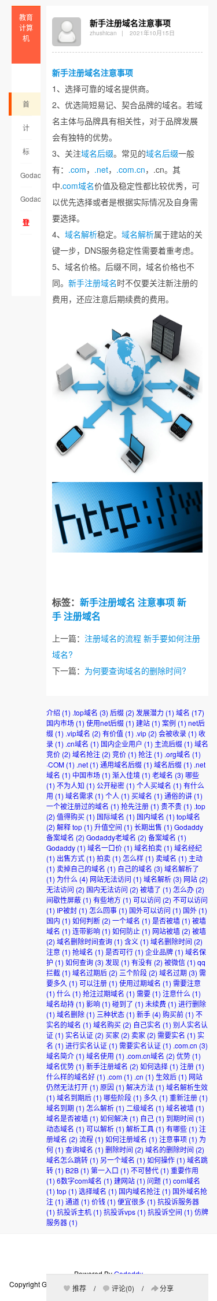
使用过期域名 (145, 983)
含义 (136, 941)
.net (101, 169)
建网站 (129, 1180)
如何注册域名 (131, 1139)
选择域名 (98, 1191)
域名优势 (65, 1066)
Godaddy (66, 847)
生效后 (171, 1076)
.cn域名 (82, 743)
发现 (117, 962)
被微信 (180, 962)
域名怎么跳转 (72, 1160)
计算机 (26, 131)
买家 (117, 1035)
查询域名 (84, 1149)
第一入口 (110, 1170)
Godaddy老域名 (26, 178)
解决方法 (145, 1087)
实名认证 (84, 1035)
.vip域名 (83, 733)
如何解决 (119, 1118)
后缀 (122, 712)
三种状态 (116, 1014)
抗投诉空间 (170, 1212)
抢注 (150, 754)
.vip (146, 733)
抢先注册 (140, 806)
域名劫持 (65, 1004)
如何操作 (166, 1160)
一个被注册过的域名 (82, 806)
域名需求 (84, 795)
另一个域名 (122, 1160)
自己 (152, 1118)
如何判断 (91, 920)
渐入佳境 (131, 775)
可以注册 (98, 983)
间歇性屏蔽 (68, 900)
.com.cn (130, 169)
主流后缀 (174, 743)
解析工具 (145, 1128)
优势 (188, 1056)
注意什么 (182, 993)
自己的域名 (140, 868)
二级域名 (145, 1108)
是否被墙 (171, 920)
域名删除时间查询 (90, 941)
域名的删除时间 (174, 1149)
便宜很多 (136, 1201)
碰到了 (128, 1004)
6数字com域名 (84, 1180)
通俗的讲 (183, 795)
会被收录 (178, 733)
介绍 (58, 712)
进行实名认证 (91, 1045)
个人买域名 (159, 785)
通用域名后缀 (126, 764)
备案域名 (167, 837)
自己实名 (152, 1024)
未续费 (160, 1004)
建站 (148, 723)
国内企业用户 (127, 743)
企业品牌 (164, 952)
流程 (91, 1139)
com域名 (78, 185)
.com (77, 169)
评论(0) (123, 1288)
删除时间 (124, 1149)
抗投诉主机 (79, 1212)
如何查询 (84, 962)
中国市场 (91, 775)
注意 (58, 952)
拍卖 (109, 858)
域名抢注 (91, 754)
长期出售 (153, 827)
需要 (149, 993)
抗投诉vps (125, 1212)
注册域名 (82, 615)
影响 (98, 1004)
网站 (195, 879)
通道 (77, 1201)
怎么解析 (105, 1108)
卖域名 (171, 858)
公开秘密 (116, 785)
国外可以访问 (155, 910)
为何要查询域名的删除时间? (135, 670)
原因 (112, 1087)
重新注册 (189, 1097)
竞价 (124, 754)
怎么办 (188, 889)
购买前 (178, 1014)
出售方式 (76, 858)
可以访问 (152, 900)
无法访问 (65, 889)
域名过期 (178, 972)
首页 (26, 107)
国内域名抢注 (145, 1191)
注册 (192, 1066)
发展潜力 (155, 712)
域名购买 (112, 1024)
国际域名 (116, 816)
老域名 (167, 775)
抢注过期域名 (109, 993)
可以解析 (105, 1128)
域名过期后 (94, 972)
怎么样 (138, 858)
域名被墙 (185, 1108)
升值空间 (113, 827)
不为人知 (76, 785)
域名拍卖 (153, 847)
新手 (149, 1014)
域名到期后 (79, 1097)
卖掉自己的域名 (86, 868)
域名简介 (65, 1056)
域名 (190, 712)
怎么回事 (108, 910)
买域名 (147, 795)
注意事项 (117, 72)
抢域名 (88, 952)
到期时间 (185, 1118)
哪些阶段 (123, 1097)
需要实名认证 (145, 1045)
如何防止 (131, 931)
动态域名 (65, 1128)
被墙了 (155, 889)
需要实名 (176, 1035)
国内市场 (65, 723)
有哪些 (181, 1128)
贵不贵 (176, 806)
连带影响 (91, 931)
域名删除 (76, 1014)
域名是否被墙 (72, 1118)
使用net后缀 (110, 723)
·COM (60, 764)
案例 (174, 723)
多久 (156, 1097)
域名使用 (105, 1056)
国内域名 (156, 816)
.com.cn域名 (150, 1056)
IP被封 (72, 910)
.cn (144, 1076)
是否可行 (124, 952)
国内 (58, 920)
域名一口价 (110, 847)
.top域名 (90, 712)
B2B (77, 1170)
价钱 (103, 1201)
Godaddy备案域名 (26, 202)
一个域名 (131, 920)
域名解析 (81, 234)
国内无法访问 (112, 889)
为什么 (72, 879)
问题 (159, 1180)
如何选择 (159, 1066)
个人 (117, 795)
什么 (69, 993)
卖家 (143, 1035)
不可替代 (150, 1170)
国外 (195, 910)
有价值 (118, 733)
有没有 (147, 962)
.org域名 (182, 754)
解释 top (75, 827)
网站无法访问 (116, 879)
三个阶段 (138, 972)
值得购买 (76, 816)
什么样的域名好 (75, 1076)
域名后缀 (97, 153)
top (67, 1191)
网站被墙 (171, 931)
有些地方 (112, 900)
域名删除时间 (176, 941)
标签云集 (26, 155)
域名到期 (65, 1108)
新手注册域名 (76, 72)
